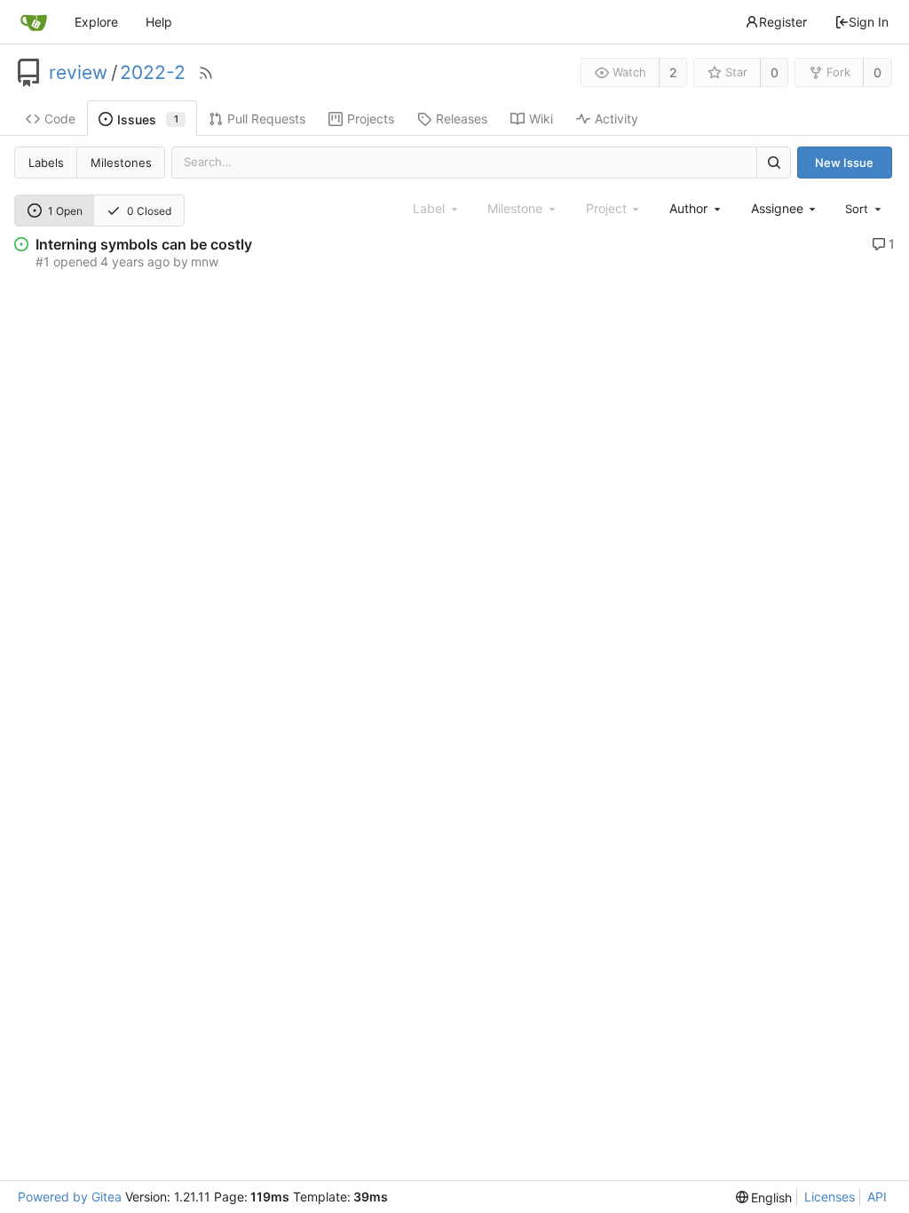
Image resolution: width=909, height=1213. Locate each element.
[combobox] (696, 208)
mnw (204, 261)
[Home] (34, 22)
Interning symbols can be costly (144, 244)
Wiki (541, 118)
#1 (43, 261)
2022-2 (153, 73)
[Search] (773, 162)
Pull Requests (266, 118)
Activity (616, 118)
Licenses (829, 1196)
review (78, 73)
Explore (96, 21)
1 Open (65, 211)
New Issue (844, 162)
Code (59, 118)
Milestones (121, 162)
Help (159, 21)
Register (783, 21)
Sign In (869, 21)
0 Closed (149, 211)
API (877, 1196)
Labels (46, 162)
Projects (370, 118)
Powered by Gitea (70, 1196)
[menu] (864, 209)
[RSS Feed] (206, 73)
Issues (147, 119)
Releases (461, 118)
